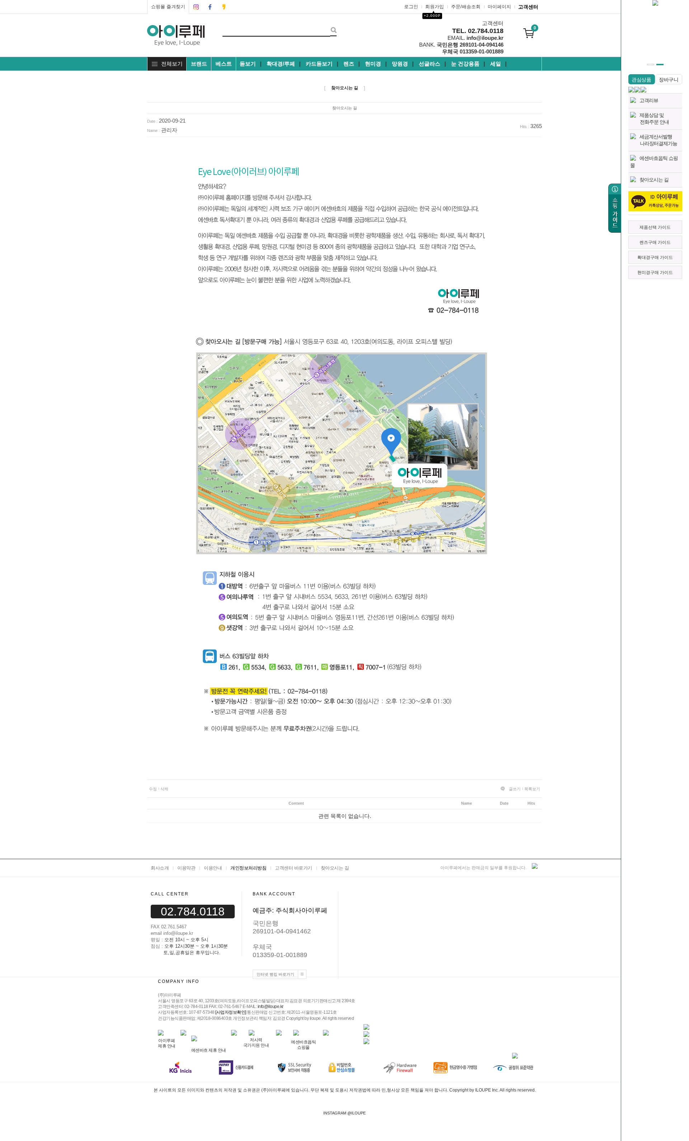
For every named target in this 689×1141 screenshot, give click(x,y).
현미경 (373, 64)
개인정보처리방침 (248, 868)
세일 (495, 64)
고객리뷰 (648, 100)
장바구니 (669, 79)
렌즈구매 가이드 (655, 242)
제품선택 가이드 (655, 227)
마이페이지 (499, 6)
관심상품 (641, 79)
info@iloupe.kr (270, 1006)
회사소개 (160, 868)
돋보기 (248, 64)
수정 (153, 789)
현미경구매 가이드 (655, 272)
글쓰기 (515, 789)
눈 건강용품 (465, 64)
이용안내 (213, 868)
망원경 (400, 64)
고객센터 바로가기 (293, 868)
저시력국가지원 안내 (256, 1042)
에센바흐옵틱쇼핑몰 (303, 1045)
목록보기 (532, 789)
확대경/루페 (281, 64)
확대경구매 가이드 (655, 257)
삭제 (164, 789)
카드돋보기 (319, 64)
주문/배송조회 (466, 6)
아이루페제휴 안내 (166, 1043)
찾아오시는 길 (654, 180)
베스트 (224, 64)
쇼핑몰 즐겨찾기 (168, 6)
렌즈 (348, 64)
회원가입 (434, 6)
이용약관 (186, 868)
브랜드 (199, 64)
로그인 (411, 6)
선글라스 (429, 64)
